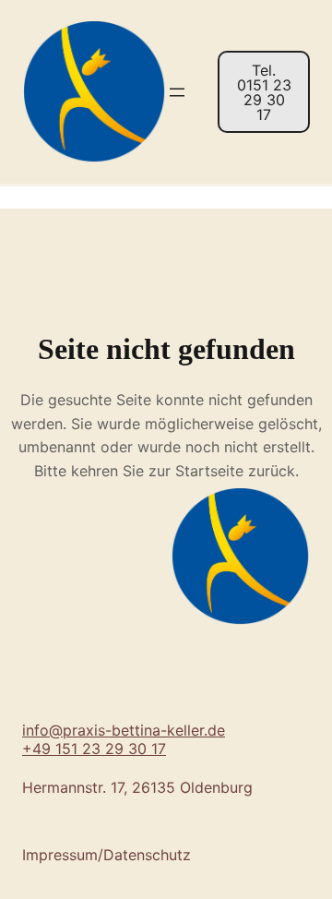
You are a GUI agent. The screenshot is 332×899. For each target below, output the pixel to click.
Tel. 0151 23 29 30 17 (264, 92)
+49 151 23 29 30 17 (94, 748)
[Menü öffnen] (177, 92)
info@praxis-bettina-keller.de (123, 730)
